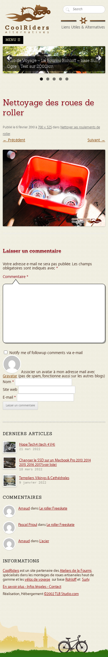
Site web (10, 390)
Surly (85, 579)
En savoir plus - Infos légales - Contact (32, 587)
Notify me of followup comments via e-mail (46, 353)
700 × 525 (45, 127)
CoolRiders (11, 571)
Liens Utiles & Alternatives (83, 27)
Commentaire (15, 277)
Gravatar (10, 376)
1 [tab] (41, 78)
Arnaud (24, 508)
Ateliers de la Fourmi (75, 571)
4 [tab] (60, 78)
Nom (8, 382)
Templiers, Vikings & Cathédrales (44, 478)
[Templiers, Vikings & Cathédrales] (9, 485)
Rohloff (70, 579)
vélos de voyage (37, 579)
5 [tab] (66, 78)
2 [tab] (47, 78)
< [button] (10, 58)
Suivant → (96, 140)
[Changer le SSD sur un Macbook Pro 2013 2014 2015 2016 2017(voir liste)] (9, 468)
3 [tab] (54, 78)
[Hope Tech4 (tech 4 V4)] (9, 452)
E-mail (9, 397)
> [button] (98, 58)
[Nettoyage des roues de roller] (54, 188)
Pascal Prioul (27, 525)
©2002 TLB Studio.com (61, 594)
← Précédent (14, 140)
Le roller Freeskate (53, 508)
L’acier (44, 541)
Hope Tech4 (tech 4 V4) (37, 444)
